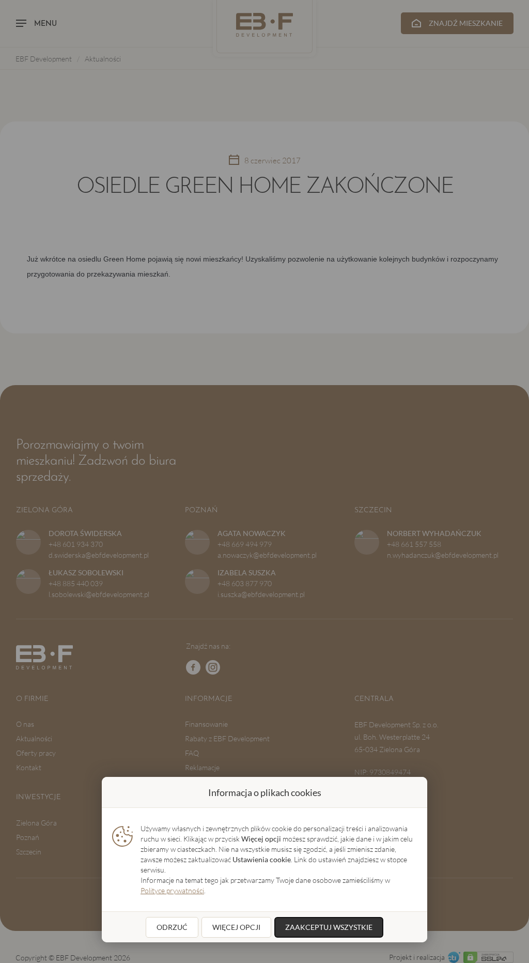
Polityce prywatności (172, 890)
